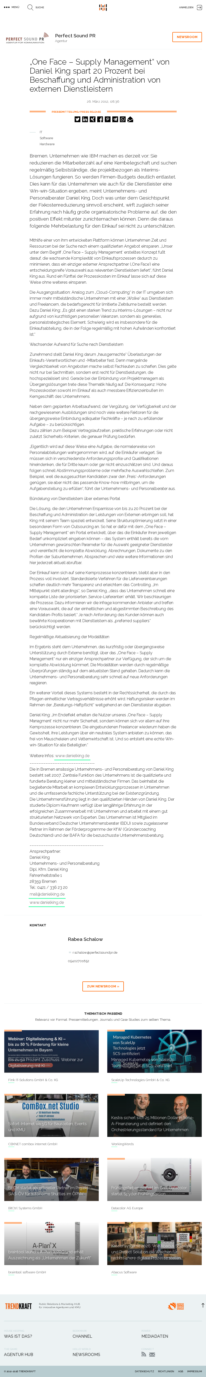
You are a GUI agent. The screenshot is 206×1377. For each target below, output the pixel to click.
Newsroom (187, 37)
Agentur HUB (18, 1354)
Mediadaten (154, 1336)
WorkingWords (122, 1144)
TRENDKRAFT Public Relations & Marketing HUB (103, 7)
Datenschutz (144, 1371)
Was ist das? (18, 1336)
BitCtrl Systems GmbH (25, 1208)
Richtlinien (166, 1371)
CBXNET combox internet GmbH (32, 1144)
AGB (180, 1371)
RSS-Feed (143, 1354)
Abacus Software (124, 1272)
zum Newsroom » (103, 986)
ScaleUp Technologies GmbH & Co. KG (140, 1080)
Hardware (47, 144)
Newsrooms (86, 1354)
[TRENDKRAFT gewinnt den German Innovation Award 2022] (176, 1307)
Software (46, 138)
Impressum (194, 1371)
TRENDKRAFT (27, 1371)
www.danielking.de (72, 755)
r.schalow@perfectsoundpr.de (95, 952)
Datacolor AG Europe (127, 1208)
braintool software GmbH (27, 1272)
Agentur (61, 41)
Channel (82, 1336)
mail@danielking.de (47, 894)
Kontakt (152, 1354)
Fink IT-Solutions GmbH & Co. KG (33, 1080)
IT (41, 132)
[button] (77, 119)
